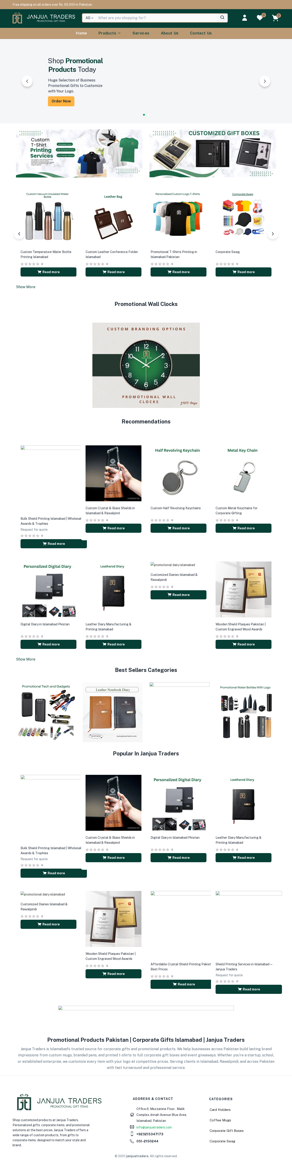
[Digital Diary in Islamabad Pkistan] (48, 589)
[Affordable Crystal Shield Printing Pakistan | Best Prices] (184, 924)
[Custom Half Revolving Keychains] (178, 473)
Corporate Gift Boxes (227, 1131)
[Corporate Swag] (243, 217)
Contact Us (201, 33)
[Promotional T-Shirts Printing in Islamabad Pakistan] (178, 217)
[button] (52, 4)
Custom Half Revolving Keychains (176, 508)
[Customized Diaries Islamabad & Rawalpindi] (173, 564)
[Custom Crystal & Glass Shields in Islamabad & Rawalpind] (113, 473)
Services (141, 33)
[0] (260, 18)
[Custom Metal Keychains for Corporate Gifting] (243, 473)
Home (81, 33)
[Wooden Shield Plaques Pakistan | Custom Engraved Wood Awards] (243, 589)
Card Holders (220, 1110)
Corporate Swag (228, 252)
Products (107, 33)
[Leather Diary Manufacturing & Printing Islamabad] (113, 589)
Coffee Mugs (220, 1120)
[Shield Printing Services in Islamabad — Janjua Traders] (249, 924)
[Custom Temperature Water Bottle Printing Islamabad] (48, 217)
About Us (170, 33)
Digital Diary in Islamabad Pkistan (45, 624)
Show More (25, 287)
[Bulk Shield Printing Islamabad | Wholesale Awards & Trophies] (54, 478)
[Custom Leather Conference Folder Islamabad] (113, 217)
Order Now (61, 101)
